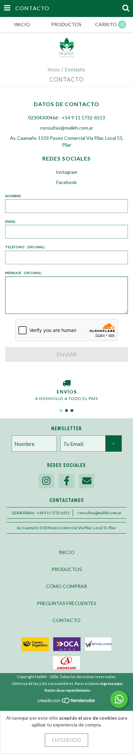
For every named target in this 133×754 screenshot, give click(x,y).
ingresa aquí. (111, 683)
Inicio (54, 69)
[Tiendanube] (67, 702)
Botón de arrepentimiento (67, 690)
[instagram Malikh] (46, 481)
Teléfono (24, 247)
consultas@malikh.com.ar (66, 128)
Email (10, 221)
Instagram (66, 172)
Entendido (66, 740)
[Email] (86, 481)
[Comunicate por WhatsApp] (119, 699)
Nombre (13, 196)
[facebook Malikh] (66, 481)
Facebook (66, 182)
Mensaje (23, 273)
